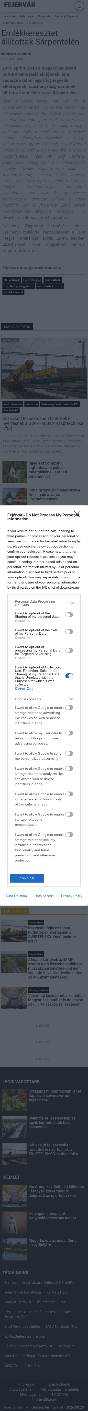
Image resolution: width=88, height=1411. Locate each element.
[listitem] (44, 603)
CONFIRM (27, 878)
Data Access (44, 896)
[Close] (78, 515)
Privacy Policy (71, 896)
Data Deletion (16, 896)
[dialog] (44, 705)
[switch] (69, 614)
